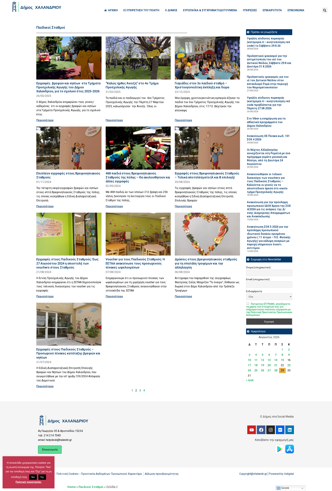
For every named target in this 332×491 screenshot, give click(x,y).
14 (275, 360)
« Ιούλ (250, 380)
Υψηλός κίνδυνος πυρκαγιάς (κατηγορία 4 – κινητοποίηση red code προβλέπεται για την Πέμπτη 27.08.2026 (268, 103)
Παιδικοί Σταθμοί (91, 487)
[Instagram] (270, 429)
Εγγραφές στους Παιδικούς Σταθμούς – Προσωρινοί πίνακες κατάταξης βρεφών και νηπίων (68, 353)
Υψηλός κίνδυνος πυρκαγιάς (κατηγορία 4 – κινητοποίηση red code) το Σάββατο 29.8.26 (268, 42)
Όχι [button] (42, 477)
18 (255, 365)
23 (288, 365)
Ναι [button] (33, 477)
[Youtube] (251, 429)
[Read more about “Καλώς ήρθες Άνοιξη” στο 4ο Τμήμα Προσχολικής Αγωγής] (138, 58)
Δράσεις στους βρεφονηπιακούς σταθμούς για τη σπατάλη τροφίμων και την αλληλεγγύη (206, 263)
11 (255, 360)
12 (262, 360)
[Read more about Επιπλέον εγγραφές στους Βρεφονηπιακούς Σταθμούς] (69, 148)
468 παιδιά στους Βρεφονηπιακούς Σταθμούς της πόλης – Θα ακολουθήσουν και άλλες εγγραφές (138, 177)
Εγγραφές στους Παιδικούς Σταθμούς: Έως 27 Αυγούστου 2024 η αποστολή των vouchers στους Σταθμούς (67, 263)
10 (249, 360)
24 (249, 370)
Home (71, 487)
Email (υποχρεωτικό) (258, 279)
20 (269, 365)
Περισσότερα (44, 120)
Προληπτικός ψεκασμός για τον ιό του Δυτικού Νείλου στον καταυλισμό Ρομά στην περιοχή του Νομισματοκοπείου (268, 82)
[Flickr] (280, 429)
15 (282, 360)
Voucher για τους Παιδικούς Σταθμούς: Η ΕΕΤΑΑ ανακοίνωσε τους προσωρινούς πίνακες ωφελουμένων (135, 263)
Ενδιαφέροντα (254, 291)
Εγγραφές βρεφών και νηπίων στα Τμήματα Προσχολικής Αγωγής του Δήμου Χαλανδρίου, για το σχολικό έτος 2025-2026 (68, 87)
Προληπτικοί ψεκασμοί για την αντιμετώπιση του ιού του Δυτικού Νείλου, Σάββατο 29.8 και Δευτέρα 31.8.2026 (269, 61)
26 (262, 370)
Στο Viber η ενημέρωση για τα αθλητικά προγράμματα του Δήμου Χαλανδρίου (266, 122)
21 (275, 365)
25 (255, 370)
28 (275, 370)
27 (269, 370)
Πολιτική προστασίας (29, 481)
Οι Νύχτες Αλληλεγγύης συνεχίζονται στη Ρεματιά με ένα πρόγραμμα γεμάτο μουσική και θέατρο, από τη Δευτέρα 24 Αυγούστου (268, 157)
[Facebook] (261, 429)
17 (249, 365)
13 (269, 360)
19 (262, 365)
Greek (285, 488)
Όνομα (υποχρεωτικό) (258, 267)
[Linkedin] (289, 429)
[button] (325, 10)
